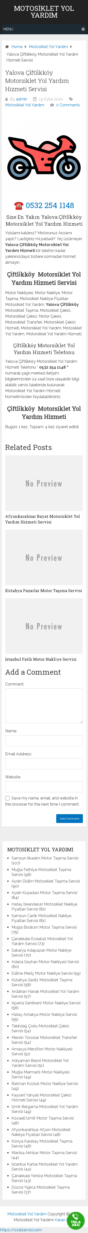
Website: (13, 777)
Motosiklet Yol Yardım (44, 12)
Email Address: (18, 754)
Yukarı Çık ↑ (64, 1220)
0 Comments (68, 105)
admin (21, 99)
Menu (8, 29)
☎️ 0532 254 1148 (44, 205)
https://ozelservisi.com (21, 1230)
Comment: (14, 684)
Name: (11, 731)
